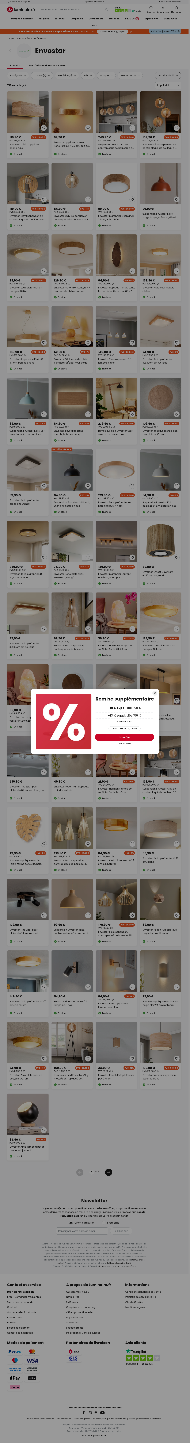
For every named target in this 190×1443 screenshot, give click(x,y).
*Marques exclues (125, 743)
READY (124, 728)
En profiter (124, 737)
